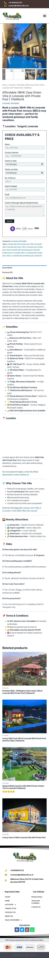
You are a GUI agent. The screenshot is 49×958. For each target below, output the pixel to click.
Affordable (15, 103)
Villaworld (38, 256)
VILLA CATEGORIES (12, 920)
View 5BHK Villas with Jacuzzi (24, 511)
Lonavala (11, 85)
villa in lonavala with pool (11, 247)
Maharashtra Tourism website (14, 475)
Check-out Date (11, 169)
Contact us (35, 907)
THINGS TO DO (10, 908)
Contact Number (11, 153)
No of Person (10, 178)
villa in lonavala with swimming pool (19, 250)
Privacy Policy (36, 897)
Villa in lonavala (35, 244)
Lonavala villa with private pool (18, 244)
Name (7, 144)
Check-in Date (10, 161)
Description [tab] (7, 268)
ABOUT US (9, 916)
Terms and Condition (35, 902)
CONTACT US (10, 912)
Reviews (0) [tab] (7, 272)
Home (4, 85)
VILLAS (7, 897)
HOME (7, 901)
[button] (45, 16)
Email (7, 194)
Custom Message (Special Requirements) (21, 203)
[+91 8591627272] (5, 2)
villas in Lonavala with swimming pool (20, 256)
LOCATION (9, 904)
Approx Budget (11, 186)
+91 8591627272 (15, 2)
